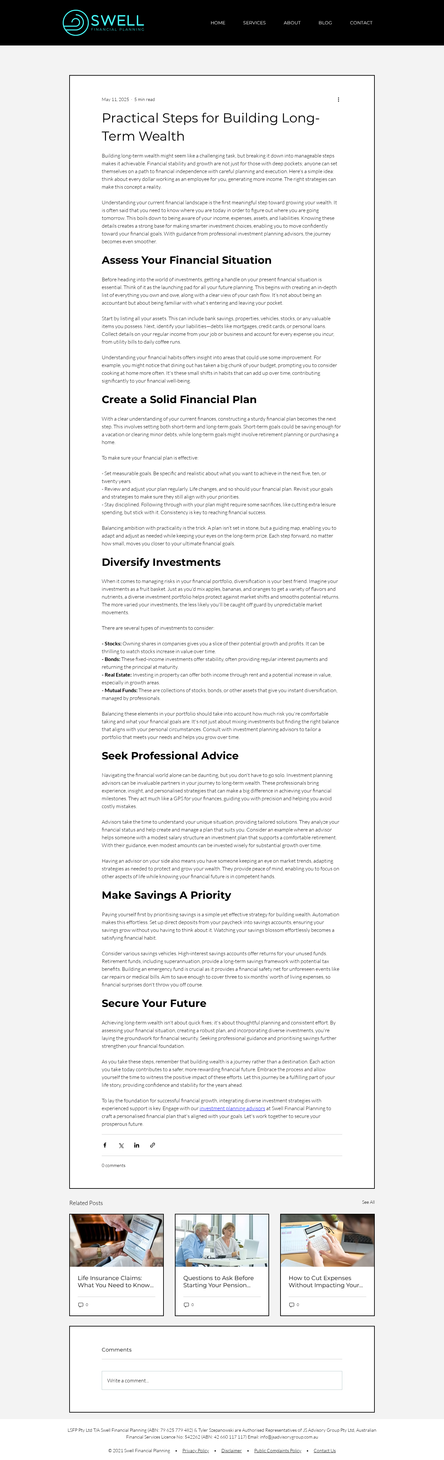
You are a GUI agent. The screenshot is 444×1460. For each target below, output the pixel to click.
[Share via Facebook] (105, 1145)
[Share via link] (153, 1145)
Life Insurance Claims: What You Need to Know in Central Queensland (114, 1282)
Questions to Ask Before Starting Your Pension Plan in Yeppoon (218, 1282)
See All (368, 1202)
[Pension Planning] (222, 1240)
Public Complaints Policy (277, 1450)
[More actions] (338, 99)
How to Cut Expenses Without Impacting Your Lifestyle (324, 1282)
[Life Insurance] (116, 1240)
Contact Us (325, 1450)
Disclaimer (231, 1450)
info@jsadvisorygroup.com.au (289, 1437)
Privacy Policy (195, 1450)
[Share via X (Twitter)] (121, 1145)
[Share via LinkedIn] (137, 1145)
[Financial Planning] (327, 1240)
